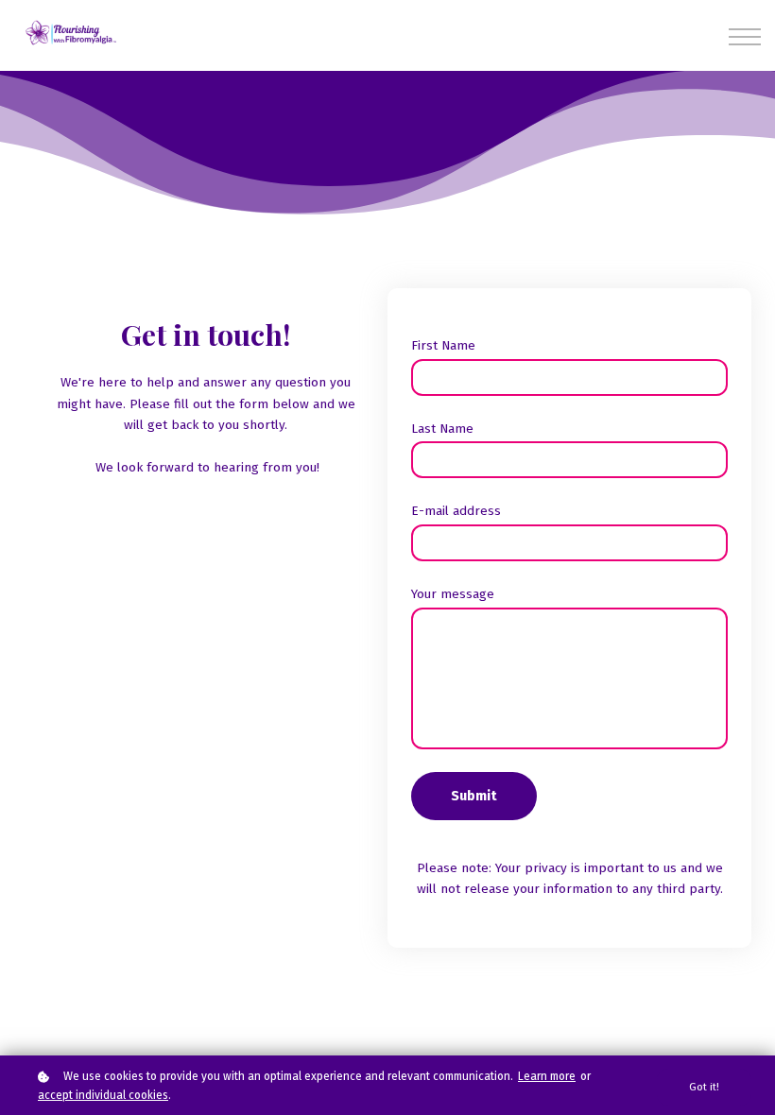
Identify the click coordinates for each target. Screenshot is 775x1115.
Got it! (704, 1087)
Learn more (547, 1076)
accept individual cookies (103, 1095)
